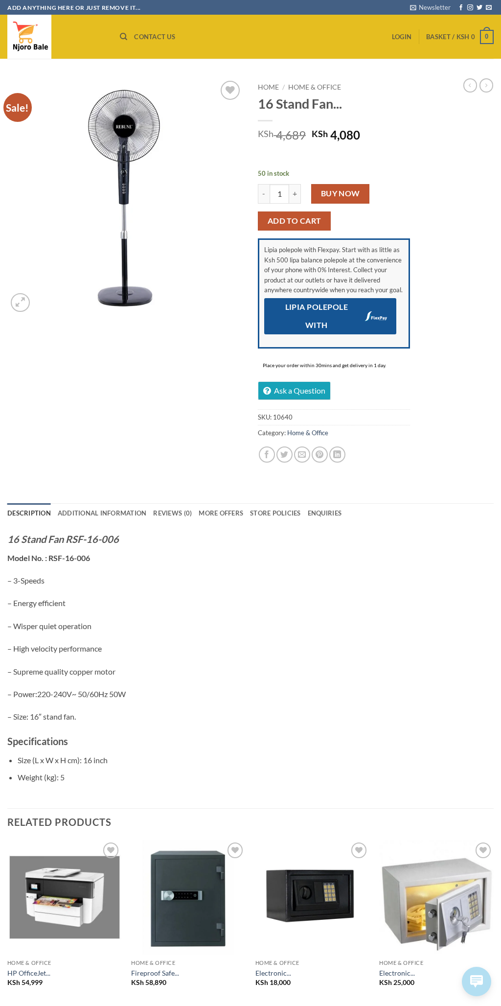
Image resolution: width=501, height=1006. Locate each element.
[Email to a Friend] (302, 454)
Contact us (154, 37)
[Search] (123, 36)
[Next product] (470, 85)
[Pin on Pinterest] (320, 454)
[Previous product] (486, 85)
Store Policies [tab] (275, 513)
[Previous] (7, 922)
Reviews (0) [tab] (172, 513)
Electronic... (273, 973)
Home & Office (314, 87)
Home (268, 87)
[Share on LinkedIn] (337, 454)
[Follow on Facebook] (461, 7)
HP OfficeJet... (28, 973)
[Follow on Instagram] (470, 7)
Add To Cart (294, 220)
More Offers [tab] (221, 513)
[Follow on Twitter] (479, 7)
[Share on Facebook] (267, 454)
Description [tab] (29, 513)
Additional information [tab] (102, 513)
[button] (430, 7)
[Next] (493, 922)
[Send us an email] (489, 7)
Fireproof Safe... (155, 973)
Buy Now (340, 193)
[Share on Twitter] (284, 454)
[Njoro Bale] (56, 37)
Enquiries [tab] (325, 513)
